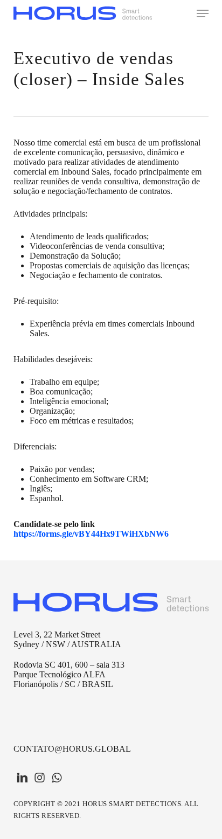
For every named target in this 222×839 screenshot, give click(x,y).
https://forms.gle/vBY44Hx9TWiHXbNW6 (91, 533)
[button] (203, 13)
